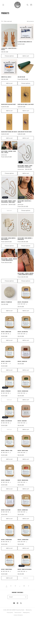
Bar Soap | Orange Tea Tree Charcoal (25, 569)
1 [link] (6, 586)
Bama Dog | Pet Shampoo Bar (6, 302)
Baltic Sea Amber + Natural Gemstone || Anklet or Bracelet (8, 239)
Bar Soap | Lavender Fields (23, 510)
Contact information (18, 615)
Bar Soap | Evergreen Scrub (23, 391)
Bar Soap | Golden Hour (22, 420)
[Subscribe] (25, 597)
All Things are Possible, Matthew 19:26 (25, 41)
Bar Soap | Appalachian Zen (23, 302)
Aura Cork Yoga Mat (21, 77)
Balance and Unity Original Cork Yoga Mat (9, 131)
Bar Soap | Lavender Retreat (23, 539)
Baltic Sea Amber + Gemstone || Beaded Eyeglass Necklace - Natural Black (25, 166)
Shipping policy (26, 612)
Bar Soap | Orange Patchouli (6, 569)
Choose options (9, 56)
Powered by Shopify (20, 609)
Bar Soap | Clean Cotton (5, 361)
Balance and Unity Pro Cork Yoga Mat (25, 131)
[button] (3, 5)
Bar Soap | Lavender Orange (6, 539)
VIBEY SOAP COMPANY (11, 609)
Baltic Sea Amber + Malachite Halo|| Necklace (24, 201)
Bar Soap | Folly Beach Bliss (6, 420)
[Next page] (28, 586)
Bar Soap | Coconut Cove (22, 361)
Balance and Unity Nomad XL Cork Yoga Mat (26, 104)
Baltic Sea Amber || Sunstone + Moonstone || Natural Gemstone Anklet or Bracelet (25, 274)
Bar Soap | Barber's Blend (6, 331)
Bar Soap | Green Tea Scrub (23, 450)
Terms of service (17, 612)
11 (24, 586)
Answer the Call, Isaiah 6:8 (6, 77)
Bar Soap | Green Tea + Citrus (6, 450)
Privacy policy (10, 612)
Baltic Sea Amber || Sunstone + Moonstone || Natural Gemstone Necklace (9, 259)
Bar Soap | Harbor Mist (5, 480)
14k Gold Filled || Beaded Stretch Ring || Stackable (9, 49)
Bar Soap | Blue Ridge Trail (23, 331)
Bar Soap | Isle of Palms (5, 510)
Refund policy (29, 609)
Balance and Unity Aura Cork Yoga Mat (8, 104)
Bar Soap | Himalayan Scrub (23, 480)
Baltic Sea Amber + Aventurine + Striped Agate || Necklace (8, 152)
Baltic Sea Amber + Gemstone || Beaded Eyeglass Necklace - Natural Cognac (8, 201)
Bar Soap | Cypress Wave (6, 391)
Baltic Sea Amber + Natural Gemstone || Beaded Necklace (25, 239)
